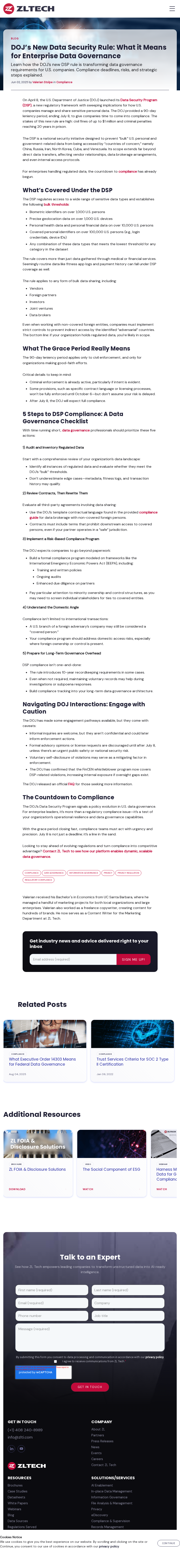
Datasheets (16, 1497)
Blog (15, 38)
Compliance (64, 82)
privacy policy (155, 1357)
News (95, 1447)
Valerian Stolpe (42, 82)
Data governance (54, 872)
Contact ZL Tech (103, 1465)
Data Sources (18, 1521)
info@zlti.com (20, 1437)
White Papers (18, 1503)
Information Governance (109, 1497)
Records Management (107, 1527)
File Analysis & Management (112, 1503)
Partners (97, 1435)
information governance (83, 872)
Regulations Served (22, 1527)
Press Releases (102, 1441)
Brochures (15, 1485)
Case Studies (17, 1491)
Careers (97, 1459)
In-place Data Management (111, 1491)
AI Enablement (102, 1485)
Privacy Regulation (128, 872)
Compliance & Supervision (110, 1521)
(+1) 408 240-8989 (25, 1430)
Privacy (96, 1509)
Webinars (14, 1509)
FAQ (71, 784)
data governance (76, 430)
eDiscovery (99, 1515)
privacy (108, 872)
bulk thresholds (56, 204)
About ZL (98, 1429)
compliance (128, 171)
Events (96, 1453)
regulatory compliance (38, 879)
